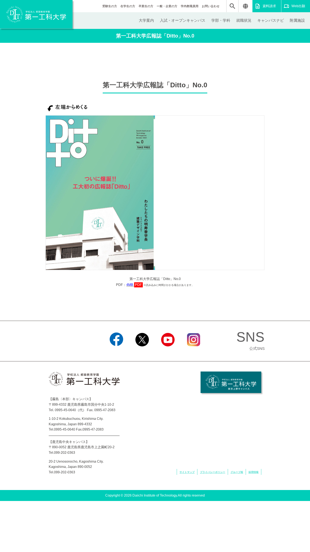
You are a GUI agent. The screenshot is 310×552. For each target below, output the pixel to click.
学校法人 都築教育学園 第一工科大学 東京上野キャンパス (231, 382)
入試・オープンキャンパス (182, 20)
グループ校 (236, 472)
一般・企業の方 (167, 6)
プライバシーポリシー (212, 472)
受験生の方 (109, 6)
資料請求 (269, 6)
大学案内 (146, 20)
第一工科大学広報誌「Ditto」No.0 (155, 36)
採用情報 (253, 472)
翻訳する (245, 6)
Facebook (116, 351)
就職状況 (243, 20)
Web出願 (298, 6)
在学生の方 (127, 6)
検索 (232, 6)
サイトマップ (187, 472)
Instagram (193, 351)
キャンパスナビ (270, 20)
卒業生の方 (146, 6)
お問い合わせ (211, 6)
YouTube (168, 351)
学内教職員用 (189, 6)
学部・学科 (220, 20)
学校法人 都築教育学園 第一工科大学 (36, 14)
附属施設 (297, 20)
